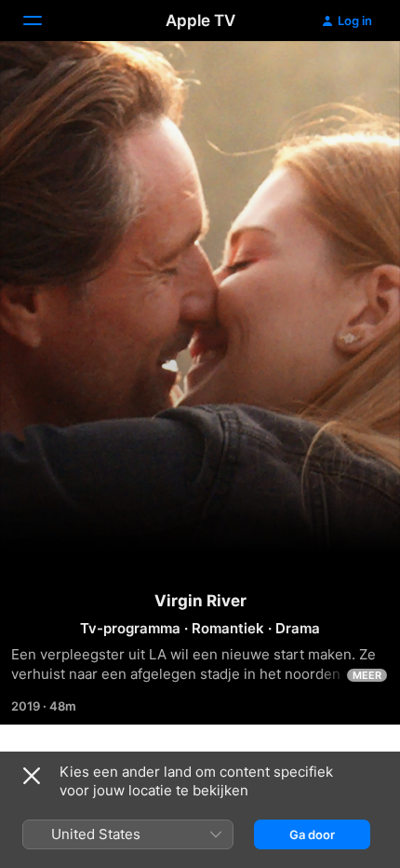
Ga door (312, 834)
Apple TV (200, 20)
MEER (367, 675)
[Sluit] (31, 775)
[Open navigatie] (43, 20)
